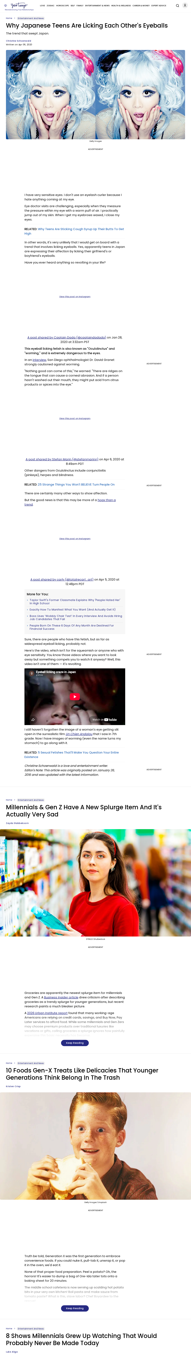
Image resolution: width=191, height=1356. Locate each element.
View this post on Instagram (74, 296)
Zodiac (50, 5)
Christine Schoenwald (18, 40)
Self (73, 5)
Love (42, 5)
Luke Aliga (12, 1351)
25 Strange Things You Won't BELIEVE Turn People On (76, 484)
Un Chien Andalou (79, 734)
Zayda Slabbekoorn (17, 823)
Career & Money (141, 5)
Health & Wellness (121, 5)
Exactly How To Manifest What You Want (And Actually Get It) (73, 609)
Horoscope (62, 5)
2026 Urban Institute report (47, 1013)
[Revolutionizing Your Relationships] (19, 6)
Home (9, 18)
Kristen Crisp (13, 1086)
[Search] (176, 5)
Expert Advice (158, 5)
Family (80, 5)
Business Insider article (61, 997)
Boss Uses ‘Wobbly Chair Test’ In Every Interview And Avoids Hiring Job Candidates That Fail (76, 617)
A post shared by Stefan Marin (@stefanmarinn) (62, 459)
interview (39, 360)
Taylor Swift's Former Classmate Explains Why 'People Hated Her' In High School (75, 601)
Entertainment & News (97, 5)
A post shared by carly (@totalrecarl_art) (62, 579)
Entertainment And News (31, 18)
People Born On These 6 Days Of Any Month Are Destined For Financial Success (72, 627)
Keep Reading (75, 1043)
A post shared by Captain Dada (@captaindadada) (66, 337)
